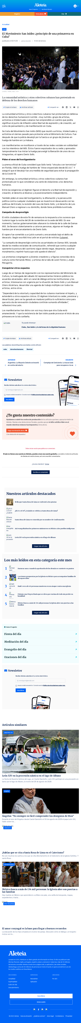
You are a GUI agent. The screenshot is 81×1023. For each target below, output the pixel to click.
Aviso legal (50, 1016)
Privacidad (68, 1016)
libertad (29, 349)
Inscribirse (9, 399)
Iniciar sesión (41, 1002)
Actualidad (5, 24)
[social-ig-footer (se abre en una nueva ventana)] (46, 1009)
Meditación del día (16, 641)
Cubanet (64, 237)
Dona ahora (39, 14)
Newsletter (34, 979)
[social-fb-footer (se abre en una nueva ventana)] (38, 1009)
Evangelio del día (15, 649)
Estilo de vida (12, 985)
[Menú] (14, 6)
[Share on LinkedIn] (67, 107)
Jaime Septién (26, 41)
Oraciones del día (15, 657)
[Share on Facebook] (63, 107)
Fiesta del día (12, 634)
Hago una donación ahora (16, 430)
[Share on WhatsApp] (78, 107)
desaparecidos (9, 864)
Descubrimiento (13, 988)
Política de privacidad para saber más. (43, 395)
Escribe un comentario (40, 472)
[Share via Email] (74, 107)
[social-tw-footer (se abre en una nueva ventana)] (42, 1009)
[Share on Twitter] (70, 107)
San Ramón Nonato (47, 9)
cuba (5, 349)
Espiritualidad (12, 982)
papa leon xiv (8, 732)
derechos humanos (16, 349)
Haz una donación (26, 1016)
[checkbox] (4, 395)
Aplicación (33, 982)
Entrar (47, 464)
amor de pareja (9, 904)
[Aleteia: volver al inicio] (40, 5)
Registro (17, 14)
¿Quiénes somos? (39, 1016)
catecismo (7, 828)
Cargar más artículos (40, 546)
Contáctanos (59, 1016)
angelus (6, 791)
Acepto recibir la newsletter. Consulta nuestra (30, 395)
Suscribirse (41, 996)
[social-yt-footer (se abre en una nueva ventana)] (34, 1009)
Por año (54, 979)
